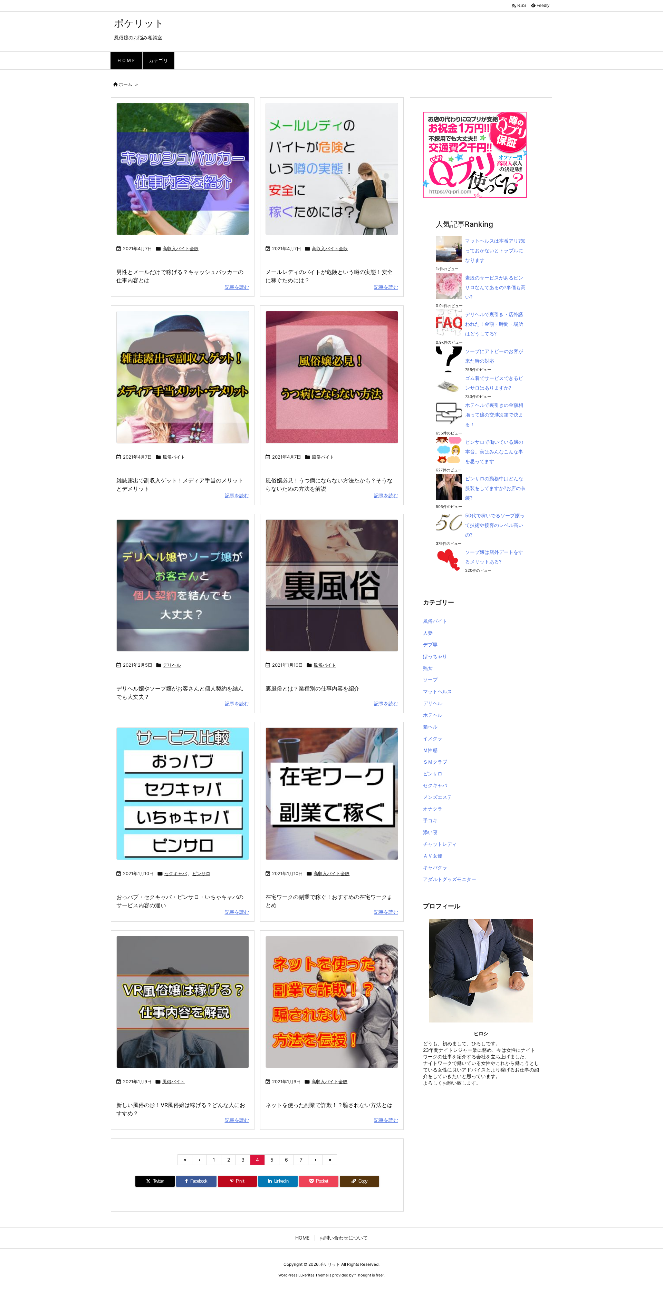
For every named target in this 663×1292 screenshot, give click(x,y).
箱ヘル (430, 727)
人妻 (428, 633)
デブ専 (430, 644)
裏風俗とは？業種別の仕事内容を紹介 (312, 688)
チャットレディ (440, 844)
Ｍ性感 (430, 750)
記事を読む (237, 287)
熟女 (428, 668)
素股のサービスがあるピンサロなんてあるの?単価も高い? (495, 287)
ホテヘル (432, 715)
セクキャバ (175, 873)
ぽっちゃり (435, 656)
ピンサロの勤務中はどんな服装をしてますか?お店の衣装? (495, 488)
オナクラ (432, 809)
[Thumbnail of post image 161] (182, 793)
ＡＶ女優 (432, 856)
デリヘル (172, 665)
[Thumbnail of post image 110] (332, 377)
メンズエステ (437, 797)
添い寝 (430, 832)
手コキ (430, 820)
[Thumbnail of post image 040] (332, 169)
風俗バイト (174, 457)
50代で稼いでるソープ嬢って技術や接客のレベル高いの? (495, 525)
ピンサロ (201, 873)
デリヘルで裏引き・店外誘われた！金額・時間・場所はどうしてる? (494, 323)
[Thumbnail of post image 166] (182, 585)
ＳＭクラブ (435, 762)
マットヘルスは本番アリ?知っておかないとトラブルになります (495, 250)
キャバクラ (435, 867)
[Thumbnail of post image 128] (332, 1002)
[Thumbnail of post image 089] (332, 585)
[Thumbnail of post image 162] (182, 377)
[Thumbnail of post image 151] (182, 169)
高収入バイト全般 (181, 248)
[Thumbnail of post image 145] (182, 1002)
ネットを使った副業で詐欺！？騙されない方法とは (329, 1105)
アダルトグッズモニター (449, 879)
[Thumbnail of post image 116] (332, 793)
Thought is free (369, 1275)
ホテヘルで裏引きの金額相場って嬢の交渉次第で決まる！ (494, 414)
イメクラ (432, 738)
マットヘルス (437, 691)
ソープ (430, 680)
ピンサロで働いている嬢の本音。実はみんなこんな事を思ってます (494, 451)
